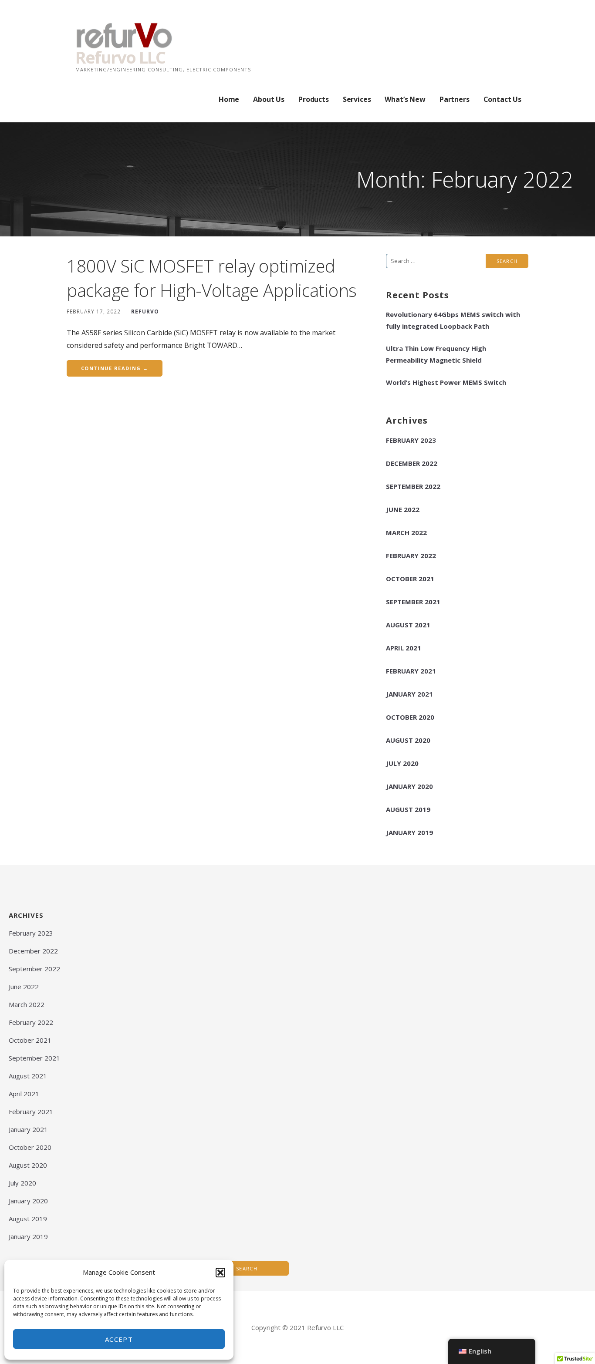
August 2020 (408, 740)
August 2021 (408, 624)
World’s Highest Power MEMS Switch (446, 382)
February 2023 (411, 440)
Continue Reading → (114, 368)
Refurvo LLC (120, 57)
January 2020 (409, 786)
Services (357, 99)
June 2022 (402, 509)
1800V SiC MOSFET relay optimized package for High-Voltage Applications (212, 278)
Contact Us (502, 99)
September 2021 (413, 601)
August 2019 (408, 809)
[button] (220, 1272)
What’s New (405, 99)
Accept (119, 1339)
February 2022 (411, 555)
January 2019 (409, 832)
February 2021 (411, 671)
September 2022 (413, 486)
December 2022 (411, 463)
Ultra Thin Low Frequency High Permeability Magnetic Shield (436, 354)
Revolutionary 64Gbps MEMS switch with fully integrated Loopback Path (453, 320)
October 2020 (410, 717)
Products (313, 99)
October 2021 (410, 578)
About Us (268, 99)
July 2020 (402, 763)
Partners (454, 99)
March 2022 (406, 532)
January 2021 (409, 694)
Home (229, 99)
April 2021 (403, 647)
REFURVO (145, 311)
